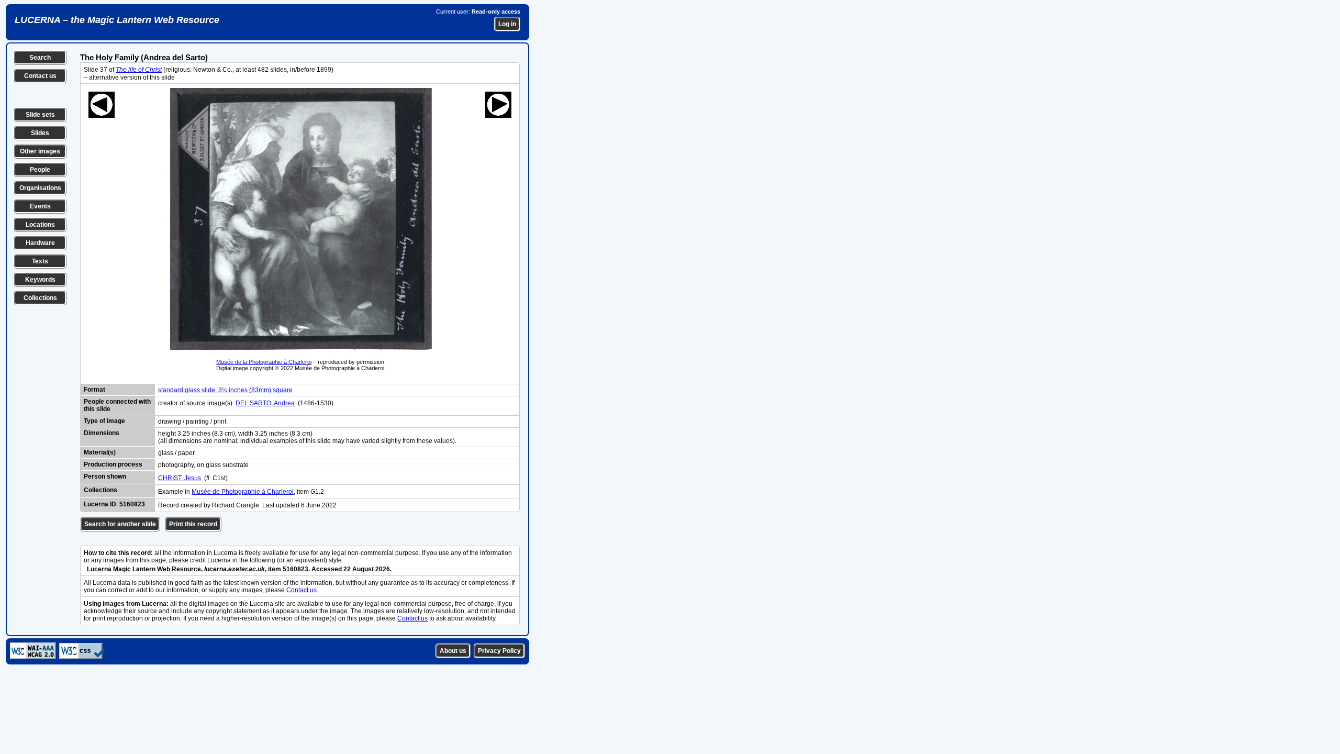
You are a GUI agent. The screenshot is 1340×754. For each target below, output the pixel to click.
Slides (40, 133)
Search (40, 57)
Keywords (40, 279)
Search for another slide (120, 524)
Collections (40, 298)
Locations (40, 224)
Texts (40, 261)
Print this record (193, 524)
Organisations (40, 188)
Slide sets (40, 114)
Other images (40, 151)
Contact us (40, 76)
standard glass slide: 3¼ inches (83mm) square (225, 390)
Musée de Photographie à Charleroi (243, 491)
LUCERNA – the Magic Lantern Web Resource (117, 20)
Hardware (40, 243)
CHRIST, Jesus (179, 478)
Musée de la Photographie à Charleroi (263, 362)
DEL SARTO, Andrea (265, 403)
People (40, 169)
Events (40, 206)
